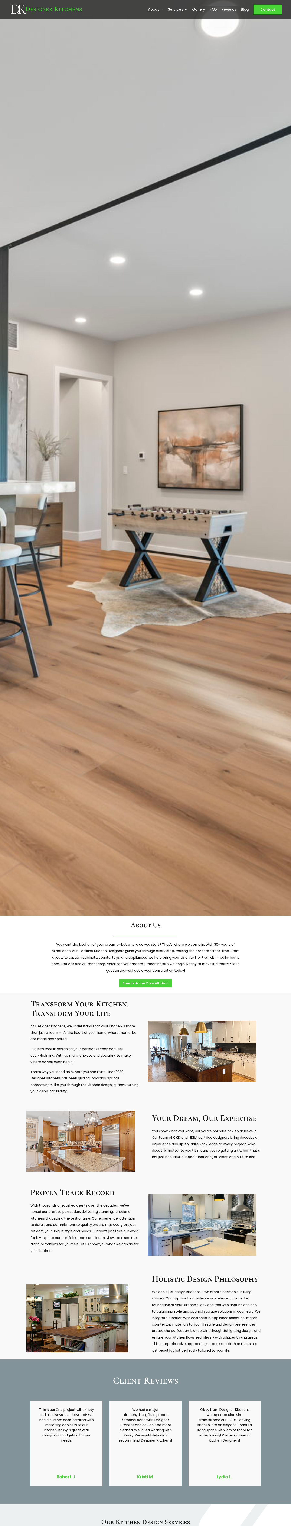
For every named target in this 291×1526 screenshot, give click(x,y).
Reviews (229, 9)
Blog (245, 9)
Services (175, 9)
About (153, 9)
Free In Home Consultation (146, 983)
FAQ (213, 9)
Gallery (198, 9)
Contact (267, 9)
